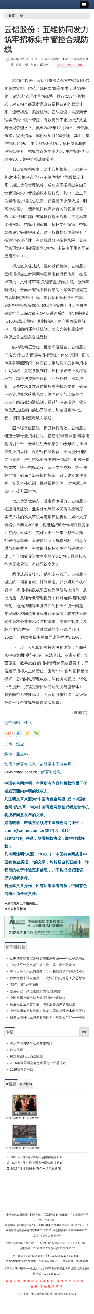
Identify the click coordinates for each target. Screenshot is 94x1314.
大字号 (61, 65)
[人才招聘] (49, 1219)
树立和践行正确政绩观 (26, 1056)
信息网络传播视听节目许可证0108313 (27, 1225)
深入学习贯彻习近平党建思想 (31, 1043)
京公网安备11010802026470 (70, 1230)
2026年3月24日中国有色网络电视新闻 (24, 1117)
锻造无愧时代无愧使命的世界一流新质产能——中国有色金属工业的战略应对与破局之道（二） (50, 1017)
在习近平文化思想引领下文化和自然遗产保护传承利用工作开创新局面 (50, 971)
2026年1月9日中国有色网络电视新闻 (35, 1168)
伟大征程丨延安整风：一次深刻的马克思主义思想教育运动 (50, 978)
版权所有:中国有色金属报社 (30, 1281)
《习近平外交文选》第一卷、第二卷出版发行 (42, 965)
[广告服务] (62, 1214)
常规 (80, 65)
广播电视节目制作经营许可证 (68, 1225)
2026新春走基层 (21, 1069)
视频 (13, 1084)
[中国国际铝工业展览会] (47, 927)
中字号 (71, 65)
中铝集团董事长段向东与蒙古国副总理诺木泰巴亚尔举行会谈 (50, 1011)
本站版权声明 (52, 1286)
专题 (10, 1032)
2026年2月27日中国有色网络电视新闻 (24, 1148)
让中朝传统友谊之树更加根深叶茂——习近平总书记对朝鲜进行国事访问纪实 (50, 958)
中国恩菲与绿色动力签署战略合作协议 (38, 998)
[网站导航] (35, 1214)
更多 (84, 1031)
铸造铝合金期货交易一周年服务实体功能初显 (42, 1004)
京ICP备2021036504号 (47, 1235)
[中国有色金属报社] (17, 1214)
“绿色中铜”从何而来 (24, 984)
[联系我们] (49, 1214)
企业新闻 (26, 1084)
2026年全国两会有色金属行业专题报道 (38, 1063)
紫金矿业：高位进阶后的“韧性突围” (35, 991)
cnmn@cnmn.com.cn (18, 1261)
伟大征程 (16, 1050)
